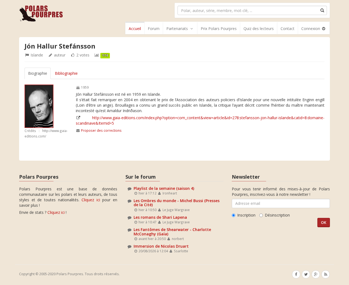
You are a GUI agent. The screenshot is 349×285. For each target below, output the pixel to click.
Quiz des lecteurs (258, 28)
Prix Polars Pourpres (219, 28)
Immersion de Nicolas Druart (161, 246)
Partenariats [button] (177, 28)
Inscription (246, 215)
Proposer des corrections (101, 130)
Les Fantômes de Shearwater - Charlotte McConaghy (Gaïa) (172, 231)
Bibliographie (66, 73)
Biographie (37, 73)
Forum (154, 28)
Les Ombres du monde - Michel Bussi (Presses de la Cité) (176, 202)
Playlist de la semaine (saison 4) (164, 188)
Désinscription (277, 215)
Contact (287, 28)
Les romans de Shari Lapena (160, 217)
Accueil (135, 28)
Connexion (311, 28)
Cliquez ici (91, 199)
